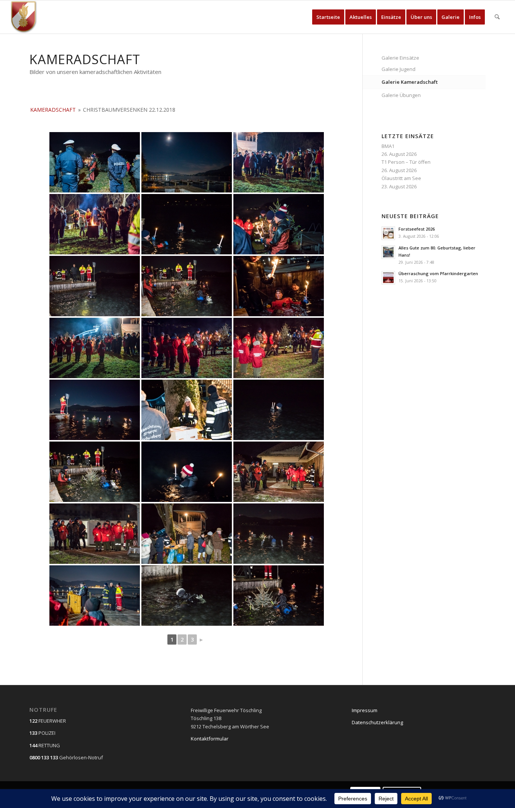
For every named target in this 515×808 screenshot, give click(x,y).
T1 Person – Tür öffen (406, 162)
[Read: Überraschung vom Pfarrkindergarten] (388, 278)
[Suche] (497, 17)
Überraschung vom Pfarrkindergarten (438, 273)
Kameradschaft (53, 109)
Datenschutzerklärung (377, 722)
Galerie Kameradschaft (410, 81)
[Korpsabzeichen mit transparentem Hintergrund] (23, 17)
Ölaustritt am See (401, 178)
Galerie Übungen (401, 95)
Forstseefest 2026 (417, 229)
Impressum (364, 710)
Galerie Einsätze (400, 57)
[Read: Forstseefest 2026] (388, 233)
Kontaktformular (209, 738)
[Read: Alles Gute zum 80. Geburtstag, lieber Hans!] (388, 252)
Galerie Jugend (398, 69)
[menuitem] (328, 17)
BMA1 (388, 146)
